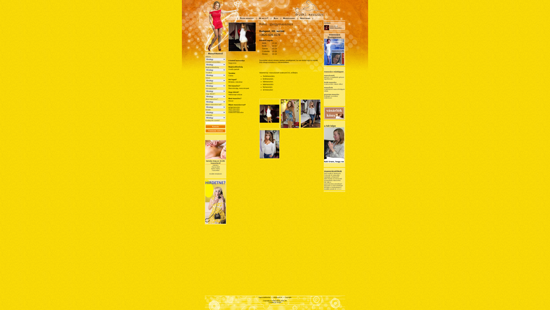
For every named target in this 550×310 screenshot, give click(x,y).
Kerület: (208, 110)
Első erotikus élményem (332, 173)
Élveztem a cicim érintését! (333, 185)
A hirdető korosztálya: (213, 62)
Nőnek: (208, 78)
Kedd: (264, 46)
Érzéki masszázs (247, 18)
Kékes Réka (215, 168)
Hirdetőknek (305, 18)
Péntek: (265, 54)
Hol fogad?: (209, 83)
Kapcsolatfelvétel (264, 297)
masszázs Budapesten (334, 36)
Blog (276, 18)
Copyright (288, 297)
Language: (209, 115)
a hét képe (330, 126)
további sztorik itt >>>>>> (332, 189)
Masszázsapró (289, 18)
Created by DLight (275, 302)
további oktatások (215, 174)
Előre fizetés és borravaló (333, 179)
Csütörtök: (266, 51)
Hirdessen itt (277, 297)
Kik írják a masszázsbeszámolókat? (333, 183)
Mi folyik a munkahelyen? (333, 187)
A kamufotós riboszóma (332, 180)
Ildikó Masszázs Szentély (339, 28)
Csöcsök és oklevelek (332, 175)
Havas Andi (216, 167)
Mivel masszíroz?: (212, 99)
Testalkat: (209, 72)
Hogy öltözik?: (210, 94)
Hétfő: (264, 43)
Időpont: (208, 57)
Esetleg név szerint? (213, 120)
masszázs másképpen (334, 72)
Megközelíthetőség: (212, 67)
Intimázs (216, 165)
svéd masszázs (234, 111)
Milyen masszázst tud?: (214, 104)
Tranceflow (215, 170)
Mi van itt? (263, 18)
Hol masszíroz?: (211, 88)
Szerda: (265, 49)
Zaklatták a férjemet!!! (331, 177)
